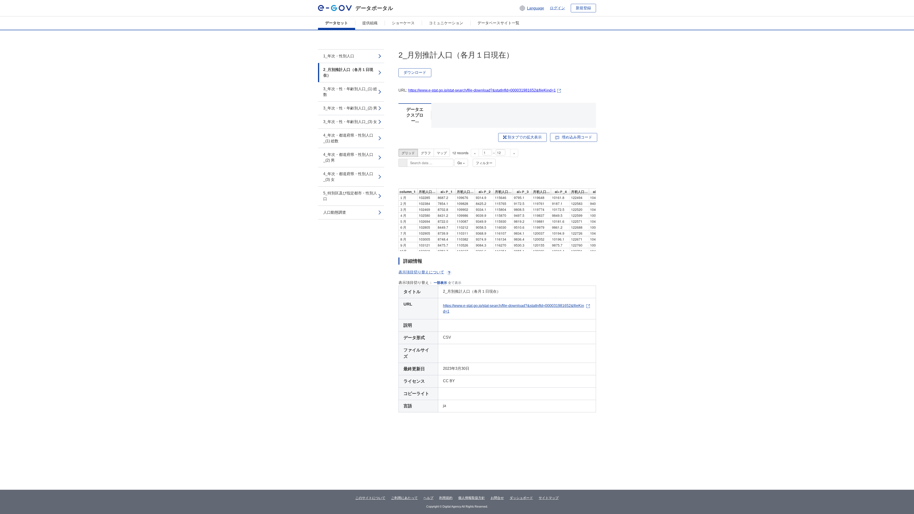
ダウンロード (414, 72)
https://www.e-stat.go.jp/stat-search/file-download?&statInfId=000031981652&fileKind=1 (482, 90)
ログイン (557, 8)
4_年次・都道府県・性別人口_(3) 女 (348, 177)
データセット (336, 23)
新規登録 (583, 8)
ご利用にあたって (404, 498)
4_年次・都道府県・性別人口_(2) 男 (348, 157)
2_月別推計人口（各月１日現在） (348, 72)
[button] (531, 8)
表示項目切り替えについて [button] (421, 272)
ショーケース (403, 23)
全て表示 (454, 283)
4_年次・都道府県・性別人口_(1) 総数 (348, 138)
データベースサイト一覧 (498, 23)
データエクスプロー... (414, 115)
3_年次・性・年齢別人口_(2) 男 (350, 108)
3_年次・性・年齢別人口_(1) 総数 (350, 92)
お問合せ (497, 498)
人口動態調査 (334, 212)
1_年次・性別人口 (338, 56)
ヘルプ (428, 498)
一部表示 (440, 283)
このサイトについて (370, 498)
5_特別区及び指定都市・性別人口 (350, 196)
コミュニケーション (446, 23)
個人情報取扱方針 (471, 498)
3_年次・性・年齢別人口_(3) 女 (350, 122)
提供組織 (370, 23)
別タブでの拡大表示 (524, 137)
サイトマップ (549, 498)
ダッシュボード (521, 498)
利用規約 (445, 498)
